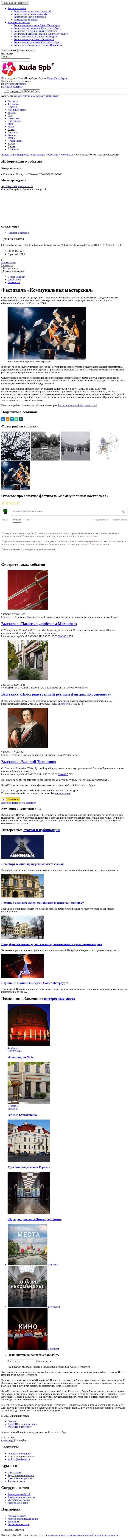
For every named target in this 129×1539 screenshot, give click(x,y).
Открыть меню (9, 50)
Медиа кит (13, 1521)
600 (63, 774)
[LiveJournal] (21, 419)
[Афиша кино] (28, 1349)
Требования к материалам (21, 1497)
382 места (53, 1264)
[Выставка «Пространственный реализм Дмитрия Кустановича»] (64, 660)
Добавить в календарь (13, 271)
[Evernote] (16, 419)
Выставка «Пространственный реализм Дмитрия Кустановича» (56, 694)
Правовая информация (20, 1478)
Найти (5, 57)
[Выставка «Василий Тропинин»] (64, 728)
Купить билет (8, 262)
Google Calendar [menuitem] (16, 276)
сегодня (18, 96)
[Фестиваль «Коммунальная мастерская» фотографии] (16, 459)
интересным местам (15, 84)
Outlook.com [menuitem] (14, 279)
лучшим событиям (13, 86)
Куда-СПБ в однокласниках (22, 1424)
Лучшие (17, 519)
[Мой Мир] (12, 419)
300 (63, 636)
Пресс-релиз (14, 1472)
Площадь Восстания (18, 232)
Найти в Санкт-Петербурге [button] (15, 3)
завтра (26, 96)
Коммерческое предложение (23, 1518)
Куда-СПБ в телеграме (20, 1426)
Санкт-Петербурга (57, 78)
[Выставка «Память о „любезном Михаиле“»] (64, 590)
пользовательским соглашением (62, 1535)
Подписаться (44, 1361)
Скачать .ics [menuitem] (14, 282)
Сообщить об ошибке (19, 1453)
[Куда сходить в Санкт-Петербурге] (35, 75)
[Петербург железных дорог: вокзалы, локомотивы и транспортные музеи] (22, 938)
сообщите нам (62, 793)
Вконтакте (13, 1421)
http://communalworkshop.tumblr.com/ (77, 405)
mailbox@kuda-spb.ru (19, 1459)
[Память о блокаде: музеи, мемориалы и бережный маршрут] (22, 896)
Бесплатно (64, 703)
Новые (5, 519)
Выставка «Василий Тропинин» (28, 762)
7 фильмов (53, 1349)
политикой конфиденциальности (100, 1535)
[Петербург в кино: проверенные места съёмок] (22, 857)
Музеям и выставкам (19, 1500)
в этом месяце (51, 96)
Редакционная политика (21, 1475)
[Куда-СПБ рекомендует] (28, 1306)
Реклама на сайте (17, 1516)
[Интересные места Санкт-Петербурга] (28, 1264)
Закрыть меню (26, 50)
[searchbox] (64, 57)
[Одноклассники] (7, 419)
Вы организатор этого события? (18, 802)
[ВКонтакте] (3, 419)
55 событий (54, 1306)
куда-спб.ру (7, 1440)
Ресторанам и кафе (18, 1502)
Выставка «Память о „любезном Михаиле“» (39, 624)
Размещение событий (19, 1494)
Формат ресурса (16, 1481)
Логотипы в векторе (18, 1524)
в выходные (37, 96)
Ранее (29, 519)
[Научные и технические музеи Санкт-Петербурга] (22, 977)
